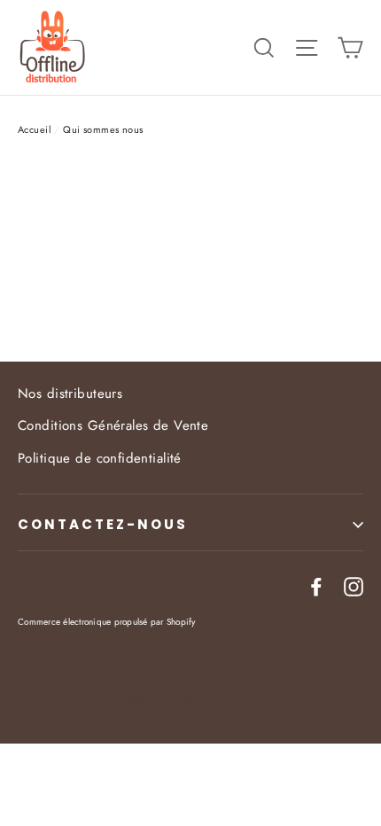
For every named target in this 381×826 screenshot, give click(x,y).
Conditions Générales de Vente (113, 425)
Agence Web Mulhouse (190, 697)
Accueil (34, 129)
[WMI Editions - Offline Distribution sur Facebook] (316, 585)
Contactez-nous (103, 524)
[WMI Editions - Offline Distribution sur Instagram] (353, 585)
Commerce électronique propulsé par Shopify (107, 621)
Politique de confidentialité (100, 458)
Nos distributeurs (70, 393)
